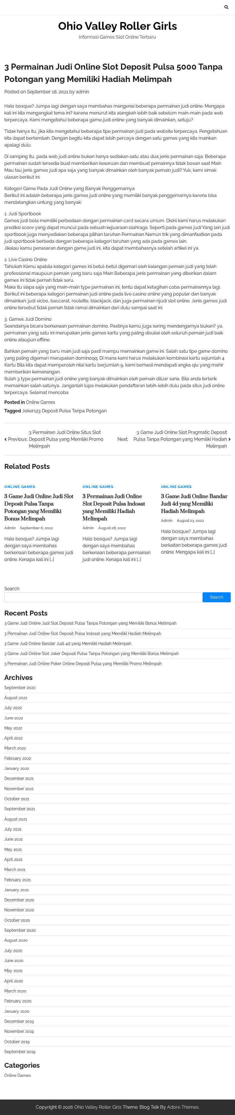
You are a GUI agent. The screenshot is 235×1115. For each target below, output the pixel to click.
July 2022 (13, 707)
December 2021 (19, 778)
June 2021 (13, 839)
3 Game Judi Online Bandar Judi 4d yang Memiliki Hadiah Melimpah (194, 504)
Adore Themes (183, 1107)
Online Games (40, 402)
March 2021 (15, 869)
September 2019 (19, 1051)
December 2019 (19, 1021)
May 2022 (13, 728)
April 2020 (13, 981)
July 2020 (13, 950)
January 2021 (16, 890)
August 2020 (16, 940)
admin (82, 92)
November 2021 (19, 788)
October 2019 (17, 1041)
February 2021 (17, 880)
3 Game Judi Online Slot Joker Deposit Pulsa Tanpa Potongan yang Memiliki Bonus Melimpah (91, 653)
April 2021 (13, 859)
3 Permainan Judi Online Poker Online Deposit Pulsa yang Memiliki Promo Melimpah (83, 663)
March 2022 (15, 748)
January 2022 (16, 768)
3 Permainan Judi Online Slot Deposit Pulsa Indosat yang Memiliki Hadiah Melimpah (82, 633)
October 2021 (16, 799)
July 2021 (12, 829)
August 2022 (15, 697)
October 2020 (17, 920)
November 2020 (19, 910)
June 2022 (13, 718)
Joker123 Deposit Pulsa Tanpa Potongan (64, 411)
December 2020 (19, 900)
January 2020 (17, 1011)
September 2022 (19, 687)
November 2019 (19, 1031)
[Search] (226, 7)
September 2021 (19, 809)
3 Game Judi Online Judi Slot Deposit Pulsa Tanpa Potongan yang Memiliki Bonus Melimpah (90, 623)
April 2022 (13, 738)
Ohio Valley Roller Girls (117, 26)
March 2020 (15, 991)
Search (11, 588)
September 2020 (20, 930)
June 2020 (13, 960)
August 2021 (15, 819)
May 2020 (13, 970)
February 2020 (18, 1001)
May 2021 (13, 849)
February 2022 (17, 758)
